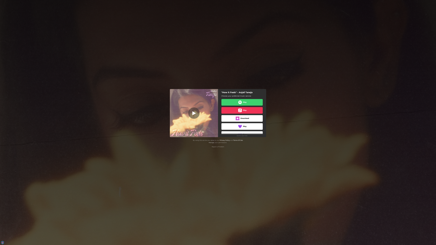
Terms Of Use (238, 140)
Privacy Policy (225, 140)
